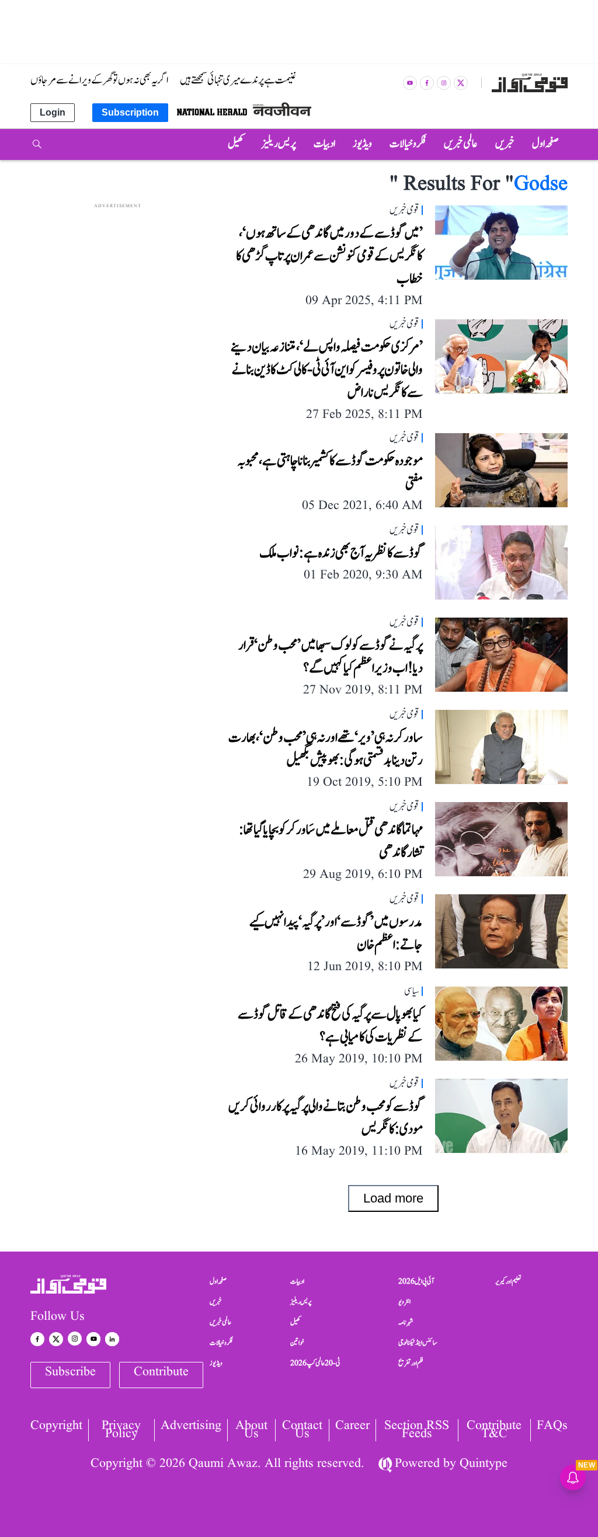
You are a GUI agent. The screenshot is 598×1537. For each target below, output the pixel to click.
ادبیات (297, 1281)
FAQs (552, 1427)
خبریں (216, 1302)
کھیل (295, 1322)
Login (52, 112)
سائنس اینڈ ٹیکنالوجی (417, 1342)
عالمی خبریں (220, 1322)
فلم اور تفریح (410, 1363)
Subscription (130, 112)
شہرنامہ (405, 1322)
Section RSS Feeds (416, 1430)
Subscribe (70, 1372)
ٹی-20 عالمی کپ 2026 (315, 1363)
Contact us (302, 1430)
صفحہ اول (218, 1281)
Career (352, 1427)
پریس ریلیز (300, 1302)
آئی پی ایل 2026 (416, 1281)
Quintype (483, 1464)
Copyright (56, 1427)
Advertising (191, 1427)
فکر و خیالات (221, 1342)
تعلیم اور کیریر (508, 1281)
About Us (251, 1430)
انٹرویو (404, 1302)
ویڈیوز (216, 1363)
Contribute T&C (494, 1430)
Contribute (161, 1372)
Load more (393, 1198)
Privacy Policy (121, 1430)
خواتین (297, 1342)
